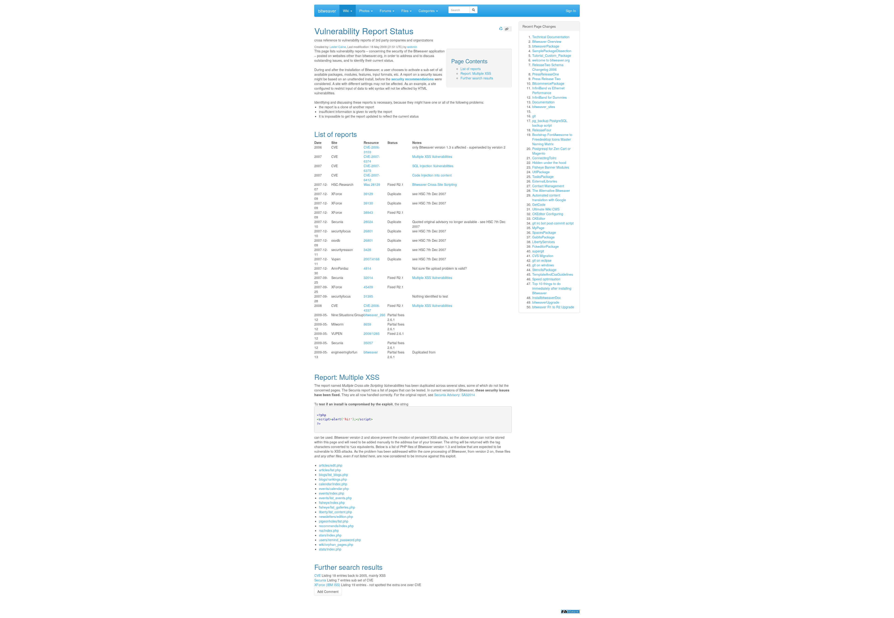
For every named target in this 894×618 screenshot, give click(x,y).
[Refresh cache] (500, 28)
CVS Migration (542, 255)
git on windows (543, 265)
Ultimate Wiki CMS (545, 209)
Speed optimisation (546, 279)
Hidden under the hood (549, 162)
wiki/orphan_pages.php (336, 544)
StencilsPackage (544, 269)
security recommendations (412, 79)
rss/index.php (329, 530)
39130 (368, 203)
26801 (368, 231)
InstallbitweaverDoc (546, 297)
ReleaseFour (541, 130)
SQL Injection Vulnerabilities (432, 165)
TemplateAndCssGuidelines (552, 274)
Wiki (346, 10)
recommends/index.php (336, 525)
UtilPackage (541, 172)
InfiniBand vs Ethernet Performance (548, 90)
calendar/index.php (333, 484)
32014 (368, 277)
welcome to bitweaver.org (551, 60)
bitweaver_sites (543, 106)
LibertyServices (543, 241)
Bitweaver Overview (546, 41)
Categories (427, 10)
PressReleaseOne (545, 74)
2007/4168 (371, 259)
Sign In (571, 10)
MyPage (538, 227)
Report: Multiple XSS (476, 73)
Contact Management (548, 185)
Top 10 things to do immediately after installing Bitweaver (551, 288)
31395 (368, 296)
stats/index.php (330, 549)
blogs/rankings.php (333, 479)
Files (405, 10)
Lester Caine (338, 47)
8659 (367, 324)
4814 (367, 268)
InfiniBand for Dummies (549, 97)
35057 (368, 342)
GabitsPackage (543, 237)
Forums (386, 10)
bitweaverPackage (545, 46)
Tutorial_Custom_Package (551, 55)
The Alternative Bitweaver (551, 190)
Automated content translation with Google (549, 197)
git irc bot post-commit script (553, 223)
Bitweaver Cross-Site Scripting (434, 184)
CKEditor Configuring (547, 213)
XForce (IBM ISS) (327, 584)
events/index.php (331, 493)
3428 (367, 249)
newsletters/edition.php (336, 516)
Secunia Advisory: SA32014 (454, 394)
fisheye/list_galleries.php (337, 507)
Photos (364, 10)
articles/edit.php (330, 465)
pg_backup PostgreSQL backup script (549, 123)
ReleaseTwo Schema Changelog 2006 (547, 67)
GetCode (538, 204)
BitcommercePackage (548, 83)
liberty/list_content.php (335, 511)
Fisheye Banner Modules (550, 167)
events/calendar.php (334, 488)
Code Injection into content (432, 175)
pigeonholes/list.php (333, 521)
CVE (317, 575)
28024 (368, 221)
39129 (368, 193)
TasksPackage (543, 176)
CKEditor (538, 218)
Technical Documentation (550, 36)
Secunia (320, 580)
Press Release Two (546, 78)
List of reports (471, 68)
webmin (412, 47)
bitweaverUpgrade (545, 302)
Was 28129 (372, 184)
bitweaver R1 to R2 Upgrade (553, 307)
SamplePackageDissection (551, 50)
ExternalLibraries (544, 181)
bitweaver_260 (374, 314)
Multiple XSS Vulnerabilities (432, 156)
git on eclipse (542, 260)
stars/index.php (330, 535)
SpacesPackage (544, 232)
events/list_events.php (335, 498)
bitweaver (327, 11)
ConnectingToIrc (544, 158)
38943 (368, 212)
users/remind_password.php (340, 539)
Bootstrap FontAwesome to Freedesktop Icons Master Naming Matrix (552, 139)
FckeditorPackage (545, 246)
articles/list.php (330, 470)
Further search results (477, 78)
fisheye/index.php (332, 502)
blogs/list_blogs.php (333, 474)
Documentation (543, 102)
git (534, 116)
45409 (368, 287)
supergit (538, 251)
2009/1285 (371, 333)
